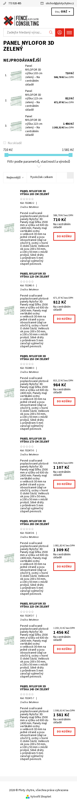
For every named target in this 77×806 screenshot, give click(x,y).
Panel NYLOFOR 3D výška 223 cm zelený (33, 125)
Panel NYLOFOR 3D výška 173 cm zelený (34, 440)
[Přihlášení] (59, 32)
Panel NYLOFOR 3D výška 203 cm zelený (34, 523)
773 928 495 (14, 3)
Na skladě (15, 143)
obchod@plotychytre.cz (60, 3)
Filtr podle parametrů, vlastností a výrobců (38, 161)
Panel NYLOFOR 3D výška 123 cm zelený (33, 100)
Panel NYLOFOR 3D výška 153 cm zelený (34, 358)
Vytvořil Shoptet (40, 796)
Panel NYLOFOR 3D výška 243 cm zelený (34, 688)
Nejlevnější (14, 177)
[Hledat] (51, 32)
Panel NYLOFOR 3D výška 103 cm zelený (33, 75)
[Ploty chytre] (38, 20)
